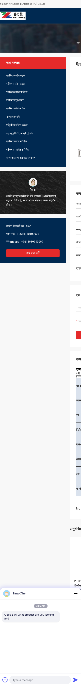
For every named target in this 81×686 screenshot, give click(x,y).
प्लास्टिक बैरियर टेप (15, 108)
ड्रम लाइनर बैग (13, 116)
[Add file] (5, 679)
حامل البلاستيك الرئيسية (19, 133)
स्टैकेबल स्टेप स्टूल (15, 83)
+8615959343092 (32, 241)
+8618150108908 (28, 233)
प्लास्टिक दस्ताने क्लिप (17, 92)
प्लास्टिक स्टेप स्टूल (15, 75)
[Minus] (75, 593)
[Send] (75, 679)
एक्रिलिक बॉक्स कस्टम (17, 124)
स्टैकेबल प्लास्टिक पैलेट (17, 149)
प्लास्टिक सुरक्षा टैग (15, 100)
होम (78, 43)
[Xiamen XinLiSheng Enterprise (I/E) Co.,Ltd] (13, 15)
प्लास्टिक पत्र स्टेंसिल (16, 141)
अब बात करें (33, 253)
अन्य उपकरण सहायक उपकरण (20, 157)
